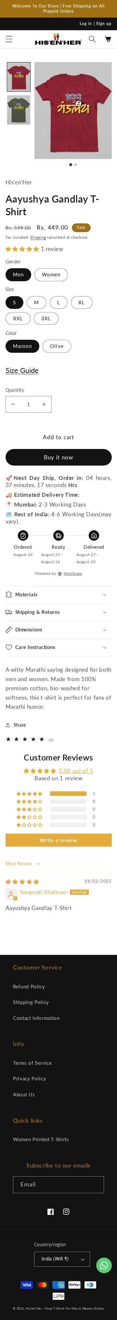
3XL (46, 318)
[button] (9, 39)
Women (51, 274)
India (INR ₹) (55, 1258)
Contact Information (36, 1018)
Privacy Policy (29, 1078)
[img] (22, 881)
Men (18, 274)
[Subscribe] (96, 1184)
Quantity (15, 390)
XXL (18, 318)
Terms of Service (32, 1063)
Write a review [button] (58, 840)
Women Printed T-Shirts (41, 1139)
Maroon (22, 346)
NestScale (73, 573)
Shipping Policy (31, 1002)
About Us (24, 1094)
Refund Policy (29, 986)
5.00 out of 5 (76, 771)
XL (81, 302)
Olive (57, 346)
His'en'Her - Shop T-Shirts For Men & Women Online (65, 1308)
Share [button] (20, 725)
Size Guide (22, 370)
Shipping (38, 237)
